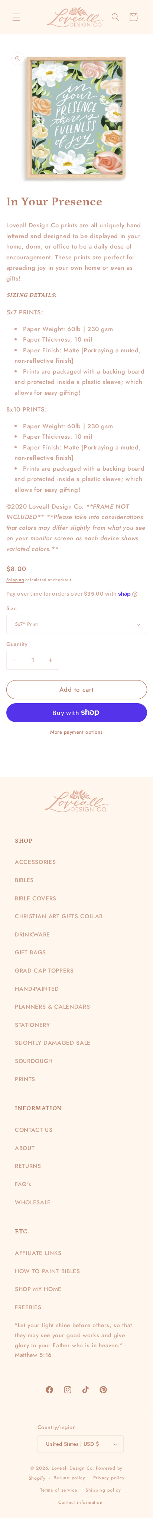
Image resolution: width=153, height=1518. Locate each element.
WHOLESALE (33, 1202)
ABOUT (25, 1148)
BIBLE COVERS (35, 898)
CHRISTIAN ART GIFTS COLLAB (59, 916)
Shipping (15, 580)
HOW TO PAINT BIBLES (47, 1271)
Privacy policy (109, 1477)
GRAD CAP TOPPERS (44, 971)
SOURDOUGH (34, 1061)
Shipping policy (103, 1490)
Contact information (80, 1502)
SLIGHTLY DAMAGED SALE (53, 1043)
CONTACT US (34, 1130)
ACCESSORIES (35, 862)
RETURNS (28, 1166)
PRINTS (25, 1079)
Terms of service (58, 1490)
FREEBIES (28, 1307)
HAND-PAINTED (37, 989)
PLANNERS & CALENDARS (52, 1007)
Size (11, 608)
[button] (16, 17)
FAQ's (23, 1184)
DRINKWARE (32, 935)
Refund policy (69, 1477)
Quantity (17, 644)
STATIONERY (32, 1025)
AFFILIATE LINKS (38, 1253)
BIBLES (24, 880)
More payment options (76, 732)
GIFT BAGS (30, 952)
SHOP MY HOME (38, 1289)
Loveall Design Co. (73, 1468)
